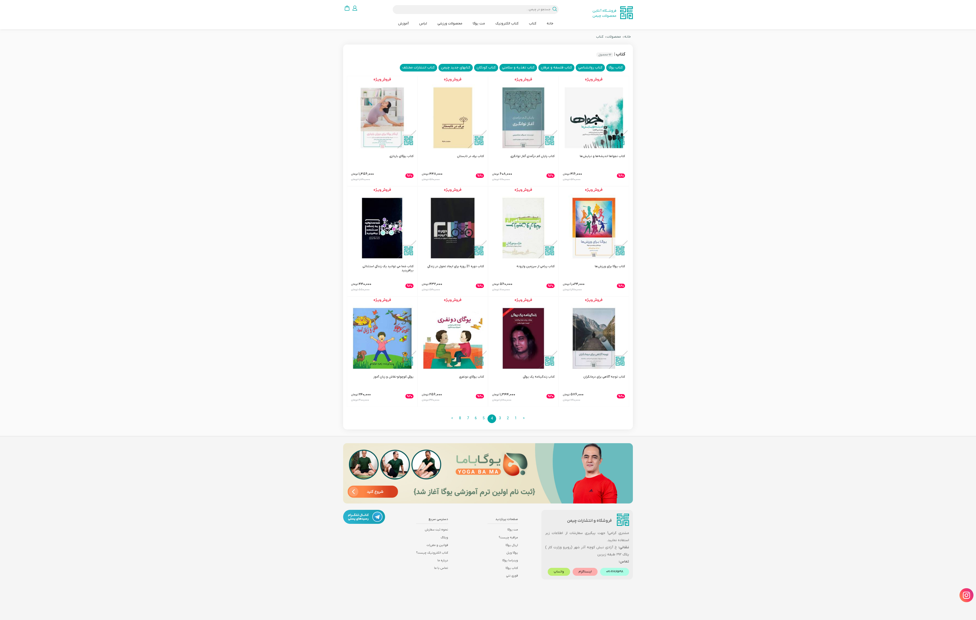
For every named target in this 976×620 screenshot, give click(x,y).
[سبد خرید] (347, 8)
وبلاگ (444, 538)
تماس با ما (441, 568)
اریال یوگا (512, 545)
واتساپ (559, 572)
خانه (550, 23)
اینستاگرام (585, 572)
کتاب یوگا (512, 568)
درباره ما (442, 560)
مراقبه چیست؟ (508, 538)
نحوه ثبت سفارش (436, 530)
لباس (423, 23)
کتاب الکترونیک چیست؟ (432, 553)
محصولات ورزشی (449, 23)
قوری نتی (512, 576)
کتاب (532, 23)
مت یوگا (479, 23)
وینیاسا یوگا (510, 560)
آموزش (403, 23)
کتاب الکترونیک (506, 23)
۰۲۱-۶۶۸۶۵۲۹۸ (614, 572)
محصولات (614, 36)
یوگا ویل (512, 553)
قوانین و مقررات (437, 545)
